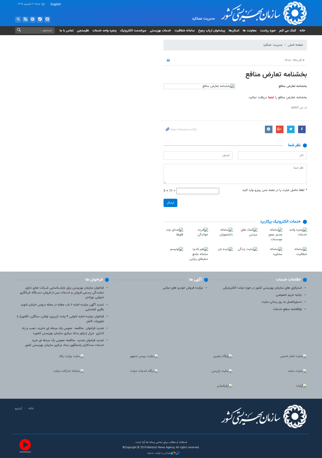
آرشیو (18, 408)
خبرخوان (25, 20)
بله (40, 20)
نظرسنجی (83, 30)
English (56, 4)
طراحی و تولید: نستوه (159, 453)
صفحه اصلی (295, 44)
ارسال (170, 202)
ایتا (47, 20)
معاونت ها (250, 30)
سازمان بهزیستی (260, 13)
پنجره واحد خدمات (104, 30)
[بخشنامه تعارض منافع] (199, 86)
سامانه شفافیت (185, 30)
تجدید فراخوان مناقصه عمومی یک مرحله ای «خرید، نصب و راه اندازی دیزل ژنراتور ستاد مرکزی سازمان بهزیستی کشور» (63, 331)
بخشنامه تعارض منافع (276, 74)
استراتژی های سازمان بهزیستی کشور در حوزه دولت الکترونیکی (262, 287)
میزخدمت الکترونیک (133, 30)
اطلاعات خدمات (288, 280)
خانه (302, 30)
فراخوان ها (94, 280)
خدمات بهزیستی (160, 30)
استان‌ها (234, 30)
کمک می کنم (287, 30)
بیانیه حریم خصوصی (289, 294)
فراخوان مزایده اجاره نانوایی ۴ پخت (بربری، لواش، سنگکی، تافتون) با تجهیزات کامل (60, 319)
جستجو (18, 20)
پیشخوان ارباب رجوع (211, 30)
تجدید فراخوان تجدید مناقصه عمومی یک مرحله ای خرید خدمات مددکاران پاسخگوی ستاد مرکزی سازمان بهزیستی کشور (64, 343)
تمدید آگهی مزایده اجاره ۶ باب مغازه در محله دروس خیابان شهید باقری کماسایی (62, 307)
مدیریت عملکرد (273, 44)
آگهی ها (195, 280)
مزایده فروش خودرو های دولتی (183, 287)
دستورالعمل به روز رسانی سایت (282, 301)
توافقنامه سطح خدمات (287, 309)
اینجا (271, 97)
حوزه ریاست (268, 30)
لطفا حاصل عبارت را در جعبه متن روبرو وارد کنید (274, 190)
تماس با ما (66, 30)
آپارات (33, 20)
